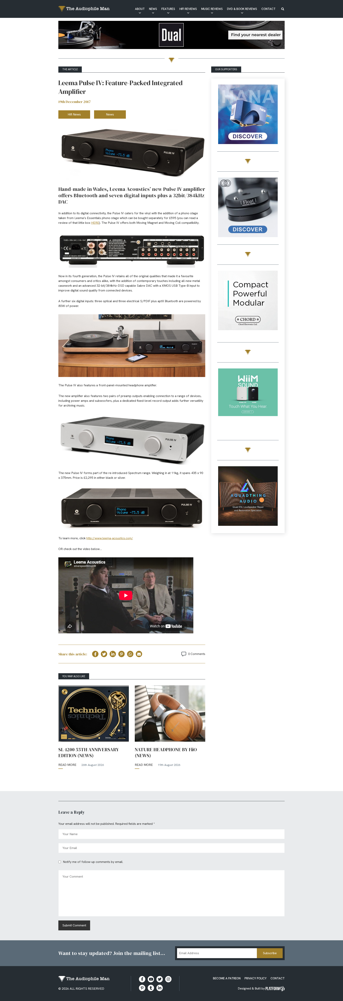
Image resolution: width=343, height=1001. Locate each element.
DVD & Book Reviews (242, 9)
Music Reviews (212, 9)
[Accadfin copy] (248, 301)
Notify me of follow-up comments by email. (93, 862)
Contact (268, 9)
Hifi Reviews (188, 9)
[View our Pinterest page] (142, 988)
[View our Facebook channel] (151, 979)
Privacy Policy (256, 978)
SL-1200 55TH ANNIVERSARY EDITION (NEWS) (88, 753)
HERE (95, 223)
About (140, 9)
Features (168, 9)
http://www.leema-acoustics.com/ (109, 538)
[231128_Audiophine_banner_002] (248, 208)
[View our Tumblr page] (151, 988)
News (153, 9)
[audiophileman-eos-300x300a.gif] (248, 496)
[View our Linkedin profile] (159, 988)
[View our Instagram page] (168, 979)
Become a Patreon (227, 978)
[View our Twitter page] (159, 979)
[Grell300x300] (248, 115)
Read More (67, 765)
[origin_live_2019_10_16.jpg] (248, 398)
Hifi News (74, 114)
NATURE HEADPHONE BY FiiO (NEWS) (166, 753)
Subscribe (270, 953)
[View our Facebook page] (142, 979)
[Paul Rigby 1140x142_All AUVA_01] (171, 35)
